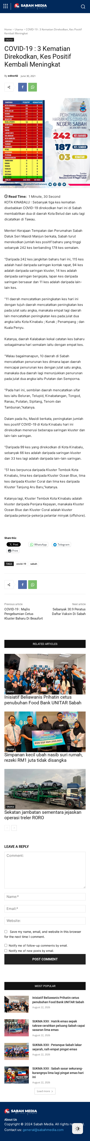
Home (8, 29)
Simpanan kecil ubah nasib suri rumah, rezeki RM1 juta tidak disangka (43, 757)
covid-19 (21, 563)
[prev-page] (7, 828)
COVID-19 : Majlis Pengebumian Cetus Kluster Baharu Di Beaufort (23, 613)
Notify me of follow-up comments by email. (38, 945)
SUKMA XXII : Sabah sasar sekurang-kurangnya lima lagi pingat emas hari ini (58, 1073)
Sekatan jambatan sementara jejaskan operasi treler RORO (42, 815)
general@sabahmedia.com (43, 1130)
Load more (43, 1091)
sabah (33, 563)
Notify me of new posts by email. (31, 950)
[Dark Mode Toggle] (77, 1128)
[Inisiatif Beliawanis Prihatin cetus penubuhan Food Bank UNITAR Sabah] (45, 674)
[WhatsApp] (32, 87)
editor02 (13, 75)
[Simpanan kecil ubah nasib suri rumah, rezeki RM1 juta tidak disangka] (45, 732)
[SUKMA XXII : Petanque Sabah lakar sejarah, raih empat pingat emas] (16, 1051)
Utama (19, 29)
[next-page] (14, 828)
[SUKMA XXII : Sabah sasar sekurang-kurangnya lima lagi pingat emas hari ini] (16, 1075)
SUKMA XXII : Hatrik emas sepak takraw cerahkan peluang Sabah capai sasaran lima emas (58, 1026)
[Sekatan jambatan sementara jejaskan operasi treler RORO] (45, 789)
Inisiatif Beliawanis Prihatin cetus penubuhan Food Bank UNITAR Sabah (42, 699)
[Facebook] (22, 87)
